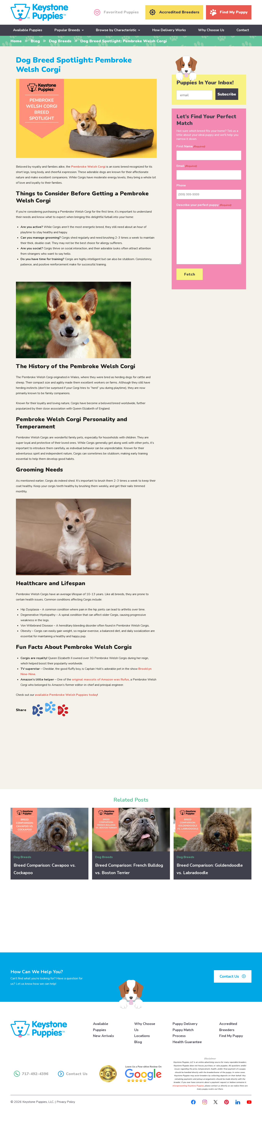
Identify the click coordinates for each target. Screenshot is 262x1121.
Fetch (189, 274)
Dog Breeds (60, 41)
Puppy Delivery (185, 1023)
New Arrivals (103, 1036)
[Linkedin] (238, 1102)
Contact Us (230, 976)
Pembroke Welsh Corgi (88, 167)
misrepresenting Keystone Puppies (188, 1085)
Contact (242, 30)
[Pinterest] (226, 1102)
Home (16, 41)
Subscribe (227, 94)
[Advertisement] (86, 751)
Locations (142, 1036)
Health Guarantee (187, 1042)
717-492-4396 (35, 1073)
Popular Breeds (67, 30)
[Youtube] (249, 1102)
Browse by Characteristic (116, 30)
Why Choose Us (211, 30)
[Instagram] (204, 1102)
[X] (216, 1102)
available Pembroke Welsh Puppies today (66, 695)
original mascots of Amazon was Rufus (100, 679)
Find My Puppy (231, 1036)
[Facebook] (193, 1102)
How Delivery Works (169, 30)
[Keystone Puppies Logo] (39, 1029)
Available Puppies (27, 30)
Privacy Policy (66, 1102)
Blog (35, 41)
